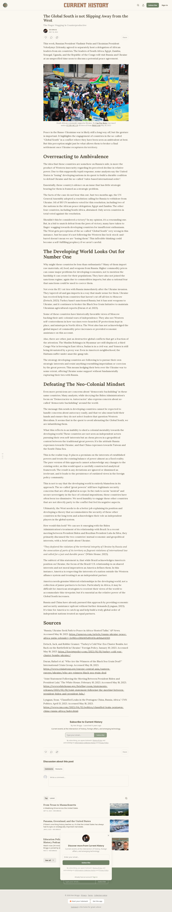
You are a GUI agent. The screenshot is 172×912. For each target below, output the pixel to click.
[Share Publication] (143, 5)
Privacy (84, 895)
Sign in (165, 5)
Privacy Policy (103, 870)
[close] (108, 835)
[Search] (138, 5)
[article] (86, 809)
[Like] (45, 37)
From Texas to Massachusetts (59, 804)
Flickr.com (96, 125)
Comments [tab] (49, 769)
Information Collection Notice (85, 870)
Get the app (97, 901)
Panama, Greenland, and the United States (67, 821)
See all (48, 860)
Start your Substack (80, 901)
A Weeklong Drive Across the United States (60, 808)
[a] (119, 844)
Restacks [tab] (58, 769)
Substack (74, 907)
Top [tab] (46, 798)
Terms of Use (97, 868)
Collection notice (100, 895)
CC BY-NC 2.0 (72, 125)
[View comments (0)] (51, 37)
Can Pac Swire (101, 123)
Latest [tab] (52, 798)
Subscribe (152, 5)
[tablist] (53, 769)
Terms (90, 895)
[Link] (40, 156)
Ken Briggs (53, 30)
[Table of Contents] (2, 456)
